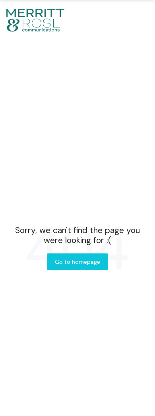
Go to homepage (77, 261)
